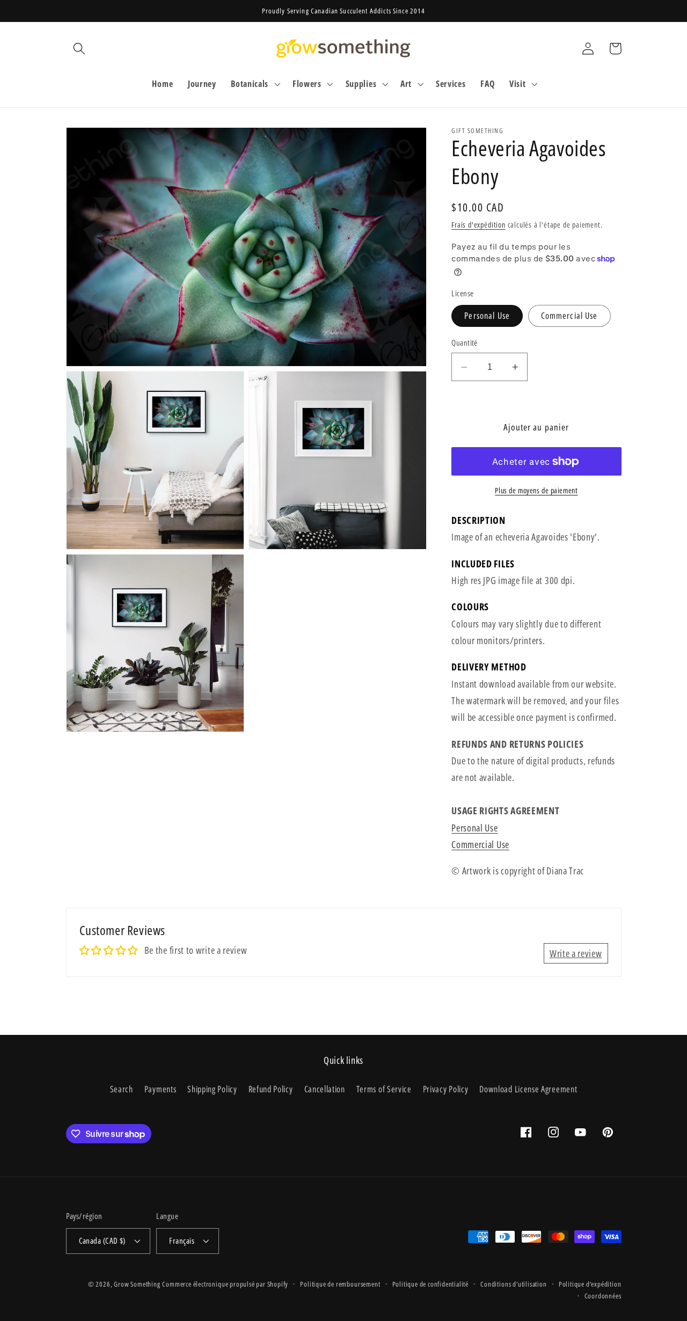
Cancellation (324, 1089)
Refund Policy (271, 1089)
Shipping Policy (212, 1089)
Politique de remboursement (340, 1284)
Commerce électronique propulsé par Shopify (225, 1284)
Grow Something (137, 1284)
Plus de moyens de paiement (536, 491)
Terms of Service (384, 1089)
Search (121, 1089)
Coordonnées (603, 1296)
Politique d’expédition (590, 1284)
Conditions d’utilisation (513, 1284)
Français (181, 1240)
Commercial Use (569, 316)
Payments (160, 1089)
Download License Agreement (528, 1089)
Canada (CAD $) (102, 1240)
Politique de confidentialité (430, 1284)
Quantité (464, 342)
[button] (79, 48)
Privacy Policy (446, 1089)
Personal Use (487, 316)
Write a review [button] (576, 953)
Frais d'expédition (478, 225)
